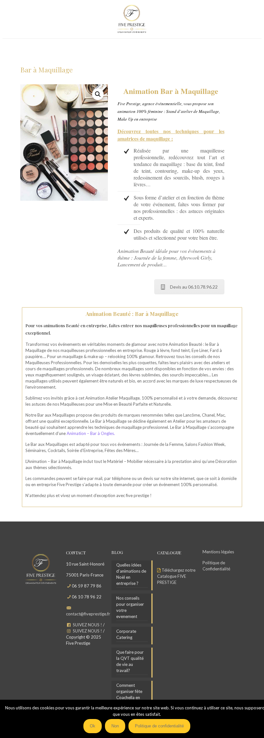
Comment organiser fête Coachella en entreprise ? (129, 694)
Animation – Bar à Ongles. (91, 433)
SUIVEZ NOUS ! (87, 624)
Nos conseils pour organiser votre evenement (130, 607)
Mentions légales (218, 551)
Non (115, 726)
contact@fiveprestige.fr (88, 613)
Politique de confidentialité (159, 726)
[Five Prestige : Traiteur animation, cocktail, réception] (132, 19)
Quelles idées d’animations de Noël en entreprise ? (131, 574)
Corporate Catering (126, 634)
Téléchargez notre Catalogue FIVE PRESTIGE (176, 576)
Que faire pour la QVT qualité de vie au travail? (130, 661)
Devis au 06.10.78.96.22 (194, 287)
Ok (92, 726)
